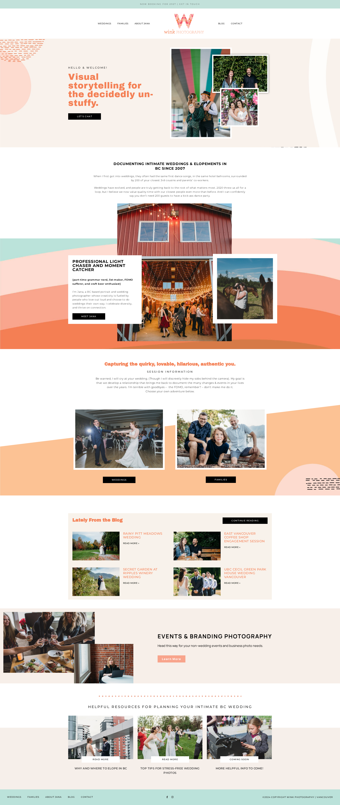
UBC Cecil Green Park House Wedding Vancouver (245, 573)
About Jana (142, 23)
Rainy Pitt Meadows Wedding (142, 535)
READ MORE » (131, 543)
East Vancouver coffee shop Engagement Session (244, 537)
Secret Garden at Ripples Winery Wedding (140, 573)
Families (122, 23)
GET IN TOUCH (189, 4)
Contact (236, 23)
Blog (221, 23)
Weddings (104, 23)
